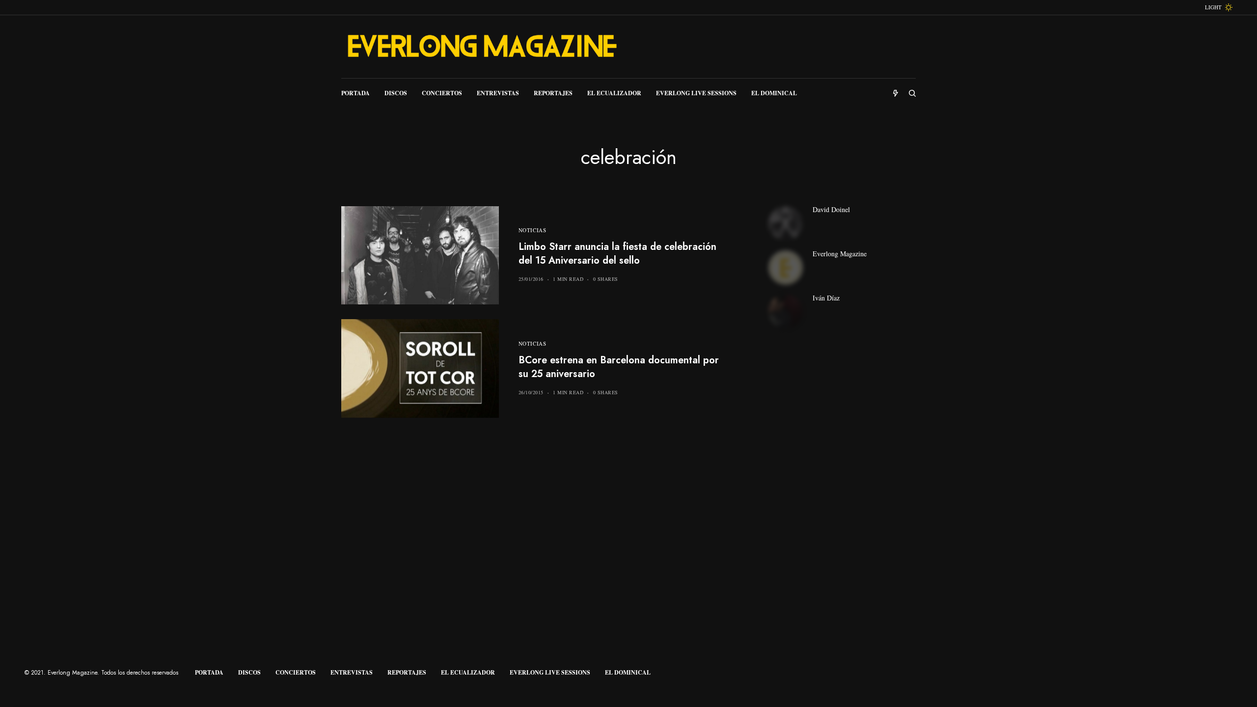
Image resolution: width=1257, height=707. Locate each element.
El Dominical (628, 672)
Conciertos (295, 672)
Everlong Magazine (840, 253)
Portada (209, 672)
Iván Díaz (826, 298)
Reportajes (406, 672)
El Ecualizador (468, 672)
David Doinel (831, 209)
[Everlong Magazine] (481, 46)
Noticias (532, 230)
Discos (249, 672)
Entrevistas (351, 672)
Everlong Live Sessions (550, 672)
